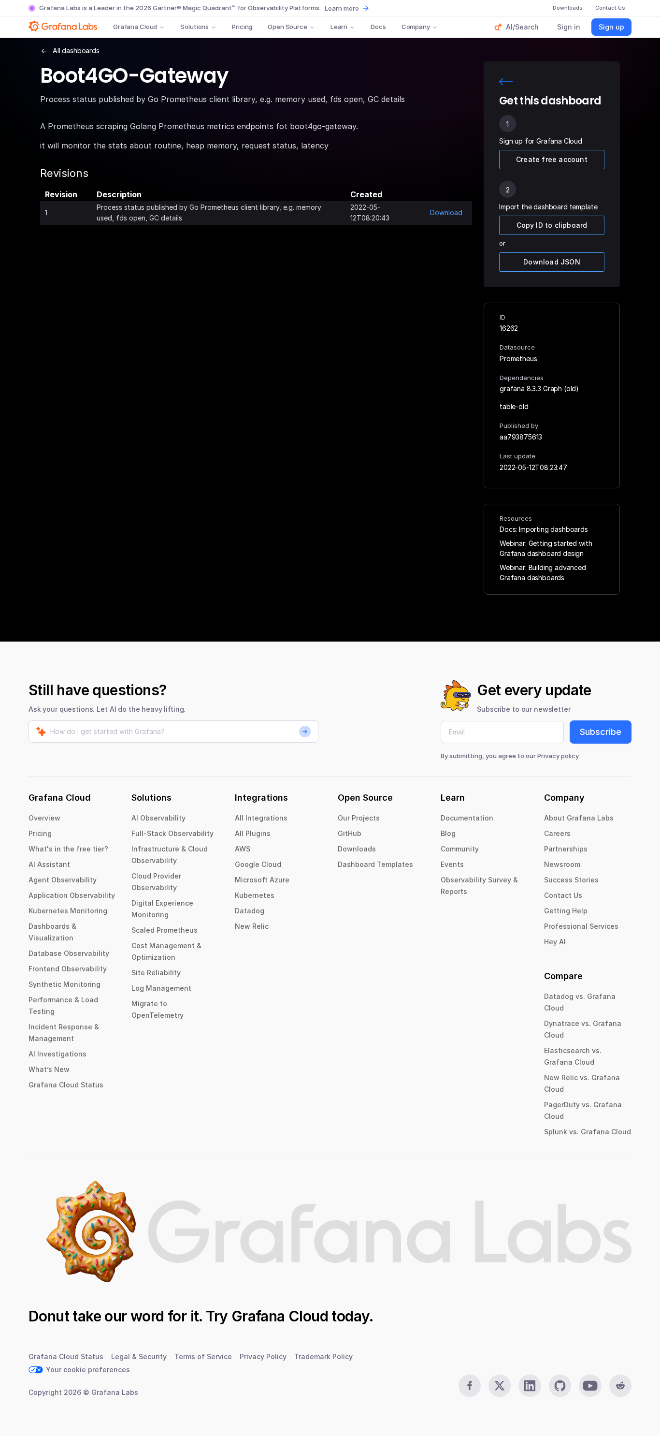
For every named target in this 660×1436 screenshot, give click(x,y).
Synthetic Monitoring (64, 984)
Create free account (552, 159)
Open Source (287, 26)
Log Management (161, 988)
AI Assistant (49, 864)
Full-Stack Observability (172, 833)
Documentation (467, 818)
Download (446, 212)
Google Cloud (258, 864)
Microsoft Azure (262, 880)
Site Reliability (156, 972)
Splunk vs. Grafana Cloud (587, 1132)
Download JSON (551, 262)
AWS (242, 849)
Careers (557, 833)
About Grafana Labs (579, 818)
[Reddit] (620, 1385)
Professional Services (581, 926)
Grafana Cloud (135, 26)
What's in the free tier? (68, 849)
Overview (44, 818)
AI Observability (158, 818)
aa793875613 (521, 437)
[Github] (560, 1385)
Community (460, 849)
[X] (499, 1385)
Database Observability (69, 953)
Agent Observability (63, 880)
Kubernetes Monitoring (68, 911)
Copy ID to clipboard (552, 225)
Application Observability (72, 895)
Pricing (242, 26)
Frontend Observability (68, 969)
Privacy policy (558, 756)
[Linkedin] (529, 1385)
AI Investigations (57, 1054)
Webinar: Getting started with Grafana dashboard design (546, 548)
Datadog (249, 911)
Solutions (194, 26)
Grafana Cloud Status (66, 1085)
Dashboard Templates (375, 864)
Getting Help (566, 911)
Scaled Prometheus (164, 930)
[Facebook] (470, 1385)
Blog (448, 833)
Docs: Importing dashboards (544, 529)
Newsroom (562, 864)
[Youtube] (590, 1385)
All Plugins (253, 833)
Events (452, 864)
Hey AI (555, 942)
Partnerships (566, 849)
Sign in (568, 27)
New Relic (252, 926)
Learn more (342, 8)
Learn (338, 26)
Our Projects (359, 818)
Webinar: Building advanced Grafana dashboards (543, 572)
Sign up (611, 27)
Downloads (357, 849)
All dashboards (76, 50)
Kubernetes (254, 895)
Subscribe (600, 732)
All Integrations (261, 818)
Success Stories (571, 880)
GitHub (349, 833)
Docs (378, 26)
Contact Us (563, 895)
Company (416, 26)
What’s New (49, 1069)
